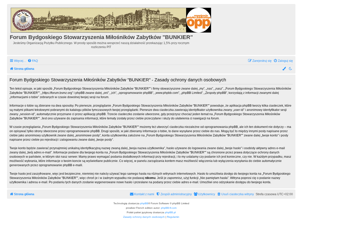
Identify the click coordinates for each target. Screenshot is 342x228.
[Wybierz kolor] (284, 69)
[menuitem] (33, 61)
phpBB (144, 203)
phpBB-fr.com (169, 207)
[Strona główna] (111, 19)
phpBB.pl (170, 212)
